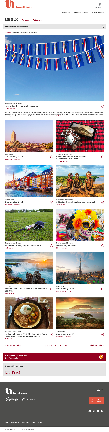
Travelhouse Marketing (12, 159)
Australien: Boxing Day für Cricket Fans (23, 245)
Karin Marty (9, 248)
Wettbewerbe (9, 154)
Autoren (25, 20)
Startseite (8, 32)
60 (66, 345)
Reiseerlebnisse (81, 13)
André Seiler (9, 339)
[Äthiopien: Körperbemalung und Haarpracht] (80, 181)
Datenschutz (15, 422)
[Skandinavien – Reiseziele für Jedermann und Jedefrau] (29, 268)
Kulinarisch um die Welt (64, 154)
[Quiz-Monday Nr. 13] (80, 268)
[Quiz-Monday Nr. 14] (29, 181)
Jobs (33, 422)
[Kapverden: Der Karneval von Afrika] (54, 68)
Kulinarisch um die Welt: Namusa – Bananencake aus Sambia (72, 158)
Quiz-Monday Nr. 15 (14, 157)
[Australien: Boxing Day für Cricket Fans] (29, 224)
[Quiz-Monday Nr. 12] (80, 313)
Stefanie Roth (9, 293)
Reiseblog (11, 20)
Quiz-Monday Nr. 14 (14, 202)
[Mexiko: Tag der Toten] (80, 224)
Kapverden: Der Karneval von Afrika (25, 32)
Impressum (25, 422)
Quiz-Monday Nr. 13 (65, 289)
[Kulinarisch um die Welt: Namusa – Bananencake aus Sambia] (80, 135)
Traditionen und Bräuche (13, 103)
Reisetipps (8, 286)
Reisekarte (37, 20)
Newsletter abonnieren (96, 400)
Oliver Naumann (61, 248)
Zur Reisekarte (53, 357)
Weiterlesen (60, 116)
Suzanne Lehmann (62, 161)
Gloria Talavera (10, 108)
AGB (6, 422)
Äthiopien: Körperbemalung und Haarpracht (76, 202)
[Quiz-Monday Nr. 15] (29, 135)
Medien (40, 422)
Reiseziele (66, 13)
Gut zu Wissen (98, 13)
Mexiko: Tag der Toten (66, 245)
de (99, 389)
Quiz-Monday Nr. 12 (65, 334)
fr (102, 389)
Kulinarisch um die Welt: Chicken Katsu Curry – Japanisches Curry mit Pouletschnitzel (26, 335)
